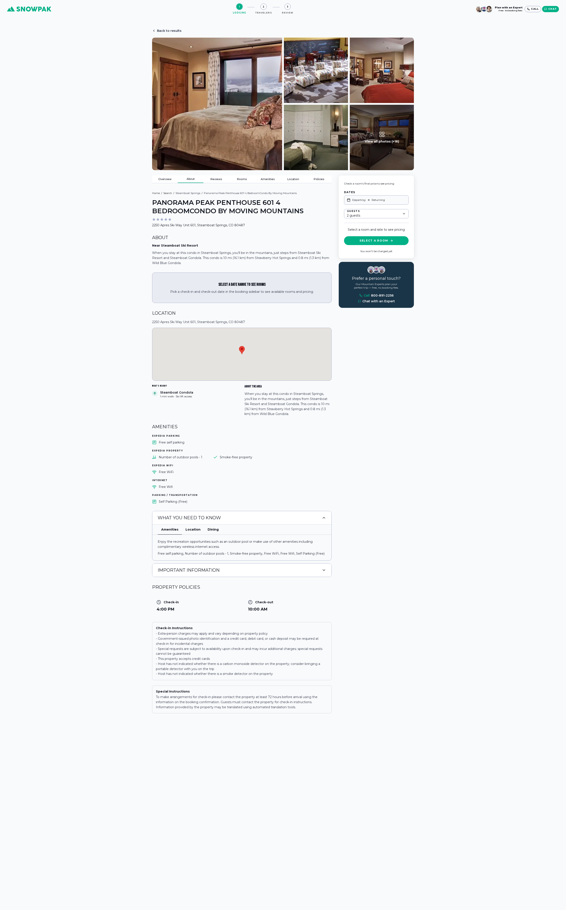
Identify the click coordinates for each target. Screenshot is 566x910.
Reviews (216, 179)
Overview (165, 179)
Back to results (169, 31)
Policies (319, 179)
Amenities (268, 179)
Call (379, 295)
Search (167, 193)
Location (293, 179)
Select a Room (373, 240)
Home (156, 193)
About (191, 179)
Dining (213, 529)
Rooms (242, 179)
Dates (349, 192)
